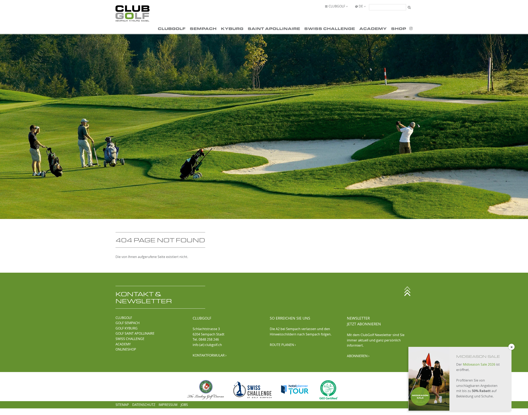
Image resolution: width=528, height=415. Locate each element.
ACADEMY (123, 344)
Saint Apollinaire (274, 28)
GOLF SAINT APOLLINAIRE (135, 333)
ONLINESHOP (126, 349)
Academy (373, 28)
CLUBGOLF (124, 317)
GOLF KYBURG (127, 328)
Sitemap (122, 404)
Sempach (203, 28)
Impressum (168, 404)
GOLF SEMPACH (128, 323)
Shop (398, 28)
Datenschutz (143, 404)
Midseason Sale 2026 (479, 364)
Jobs (184, 404)
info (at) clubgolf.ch (207, 344)
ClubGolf (171, 28)
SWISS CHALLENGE (130, 339)
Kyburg (232, 28)
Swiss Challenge (329, 28)
